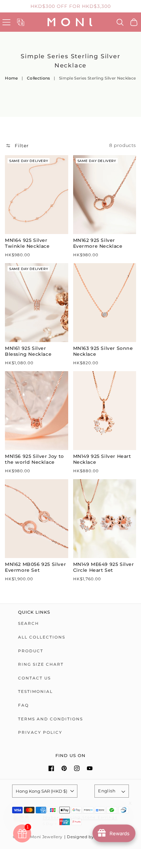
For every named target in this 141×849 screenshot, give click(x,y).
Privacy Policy (40, 732)
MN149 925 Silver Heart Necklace (102, 459)
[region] (70, 6)
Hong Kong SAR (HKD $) (41, 791)
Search (28, 623)
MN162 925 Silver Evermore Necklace (98, 243)
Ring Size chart (41, 664)
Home (11, 78)
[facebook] (51, 768)
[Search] (120, 22)
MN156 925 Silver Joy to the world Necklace (34, 459)
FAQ (23, 705)
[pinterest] (64, 768)
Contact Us (34, 678)
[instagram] (76, 768)
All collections (41, 637)
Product (30, 650)
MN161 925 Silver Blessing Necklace (28, 351)
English (106, 790)
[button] (6, 22)
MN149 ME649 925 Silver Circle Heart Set (103, 567)
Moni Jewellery (46, 837)
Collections (38, 78)
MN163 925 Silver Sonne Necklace (103, 351)
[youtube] (89, 768)
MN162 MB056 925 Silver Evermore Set (35, 567)
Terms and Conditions (50, 718)
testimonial (35, 691)
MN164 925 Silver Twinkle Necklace (27, 243)
